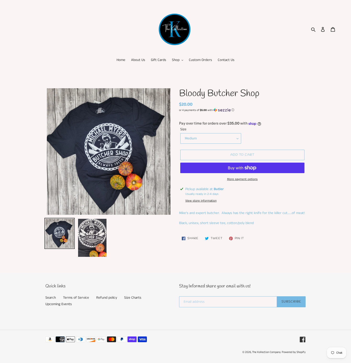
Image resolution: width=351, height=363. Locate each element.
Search (50, 297)
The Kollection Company (266, 352)
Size (183, 129)
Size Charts (132, 297)
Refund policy (106, 297)
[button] (206, 110)
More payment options (242, 179)
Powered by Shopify (294, 352)
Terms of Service (76, 297)
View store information (201, 200)
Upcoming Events (58, 304)
